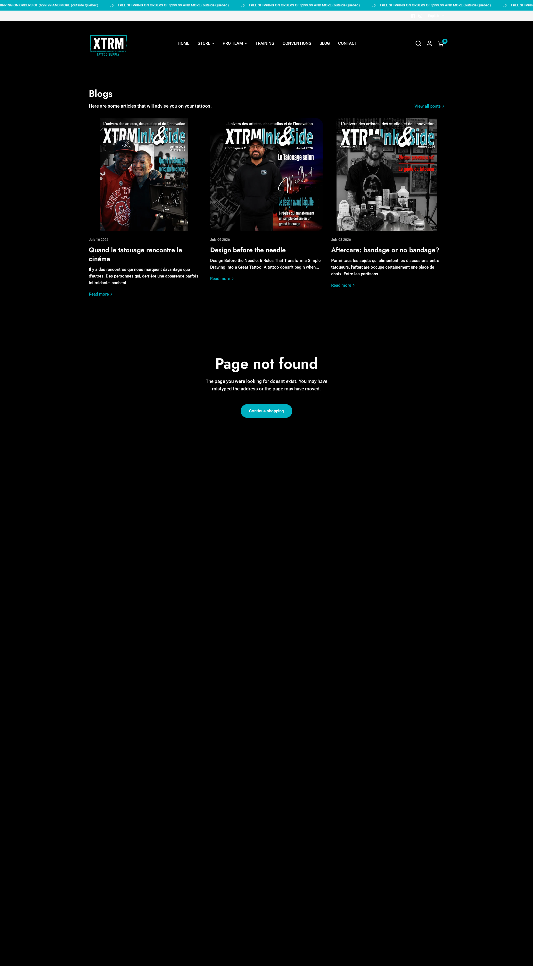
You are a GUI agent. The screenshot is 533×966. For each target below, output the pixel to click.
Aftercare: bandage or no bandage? (385, 250)
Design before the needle (248, 250)
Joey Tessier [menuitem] (233, 90)
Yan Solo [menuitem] (229, 181)
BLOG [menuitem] (325, 43)
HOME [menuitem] (183, 43)
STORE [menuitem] (204, 43)
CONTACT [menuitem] (347, 43)
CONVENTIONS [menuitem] (297, 43)
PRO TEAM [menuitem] (233, 43)
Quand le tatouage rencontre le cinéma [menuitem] (310, 70)
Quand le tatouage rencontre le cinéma (135, 254)
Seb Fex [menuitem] (228, 80)
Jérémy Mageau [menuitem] (236, 70)
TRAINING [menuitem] (264, 43)
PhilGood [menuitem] (229, 151)
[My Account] (429, 43)
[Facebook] (413, 15)
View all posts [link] (427, 106)
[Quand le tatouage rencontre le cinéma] (145, 174)
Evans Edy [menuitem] (230, 171)
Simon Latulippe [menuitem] (236, 100)
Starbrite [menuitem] (282, 110)
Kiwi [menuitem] (225, 161)
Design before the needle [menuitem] (297, 80)
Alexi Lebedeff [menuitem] (234, 110)
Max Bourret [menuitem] (232, 140)
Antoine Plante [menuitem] (234, 120)
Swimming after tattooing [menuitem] (297, 100)
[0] (439, 43)
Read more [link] (99, 294)
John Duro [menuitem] (230, 130)
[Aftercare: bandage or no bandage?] (387, 174)
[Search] (418, 43)
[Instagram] (420, 15)
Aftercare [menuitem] (282, 90)
